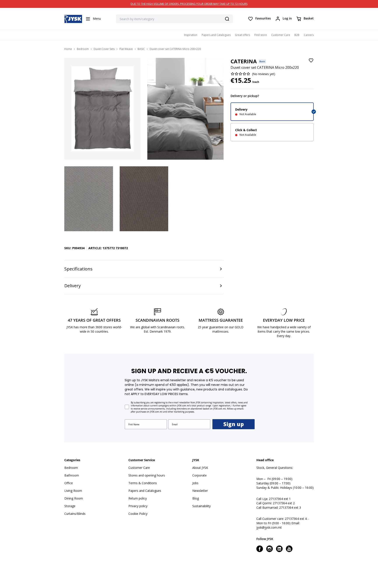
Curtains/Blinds (75, 514)
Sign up (233, 424)
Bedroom (83, 49)
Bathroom (71, 475)
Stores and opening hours (146, 475)
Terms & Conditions (142, 483)
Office (68, 483)
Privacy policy (137, 506)
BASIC (141, 49)
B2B (296, 35)
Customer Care (280, 35)
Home (68, 49)
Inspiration (190, 35)
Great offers (242, 35)
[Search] (227, 18)
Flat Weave (126, 49)
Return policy (137, 498)
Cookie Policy (137, 514)
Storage (69, 506)
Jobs (195, 483)
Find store (260, 35)
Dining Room (73, 498)
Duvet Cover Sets (104, 49)
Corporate (199, 475)
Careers (309, 35)
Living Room (73, 491)
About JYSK (200, 468)
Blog (195, 498)
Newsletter (200, 491)
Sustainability (201, 506)
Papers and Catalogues (216, 35)
